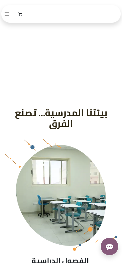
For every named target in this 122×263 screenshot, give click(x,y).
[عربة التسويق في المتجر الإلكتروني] (20, 14)
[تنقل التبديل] (7, 14)
